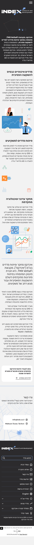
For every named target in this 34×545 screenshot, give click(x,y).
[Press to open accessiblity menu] (1, 528)
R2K (19, 531)
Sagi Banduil (23, 534)
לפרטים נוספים (25, 378)
